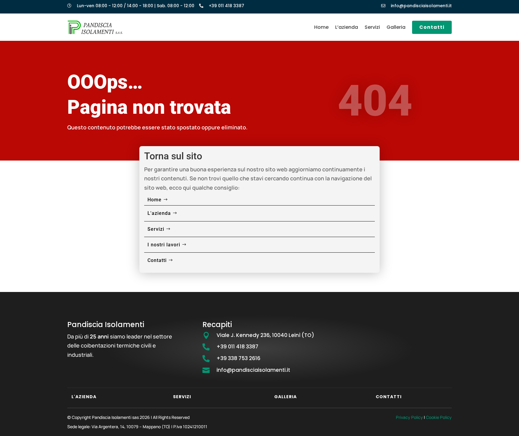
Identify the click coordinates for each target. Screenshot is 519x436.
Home (321, 27)
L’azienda (346, 27)
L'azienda (159, 213)
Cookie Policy (439, 417)
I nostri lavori (163, 245)
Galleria (396, 27)
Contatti (432, 27)
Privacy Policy (409, 417)
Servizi (372, 27)
